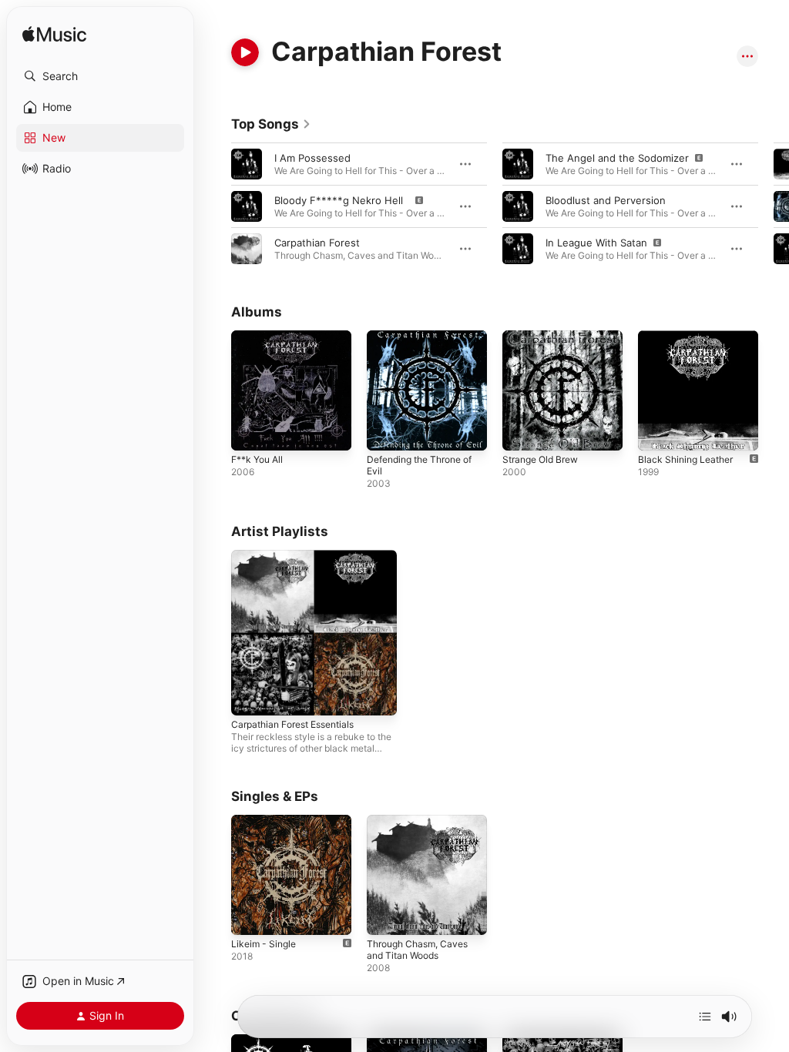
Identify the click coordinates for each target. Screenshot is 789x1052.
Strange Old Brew (540, 459)
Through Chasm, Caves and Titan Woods (417, 949)
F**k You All (257, 459)
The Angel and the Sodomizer (619, 158)
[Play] (245, 52)
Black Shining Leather (685, 459)
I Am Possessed (315, 158)
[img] (54, 35)
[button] (100, 76)
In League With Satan (598, 242)
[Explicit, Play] (246, 206)
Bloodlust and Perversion (609, 200)
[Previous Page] (216, 206)
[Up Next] (705, 1016)
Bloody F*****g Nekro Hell (343, 200)
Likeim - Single (263, 944)
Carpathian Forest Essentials (292, 724)
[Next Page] (773, 206)
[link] (271, 124)
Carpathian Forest (317, 242)
